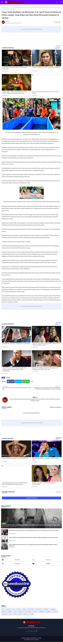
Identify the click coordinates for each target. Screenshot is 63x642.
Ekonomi (8, 7)
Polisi (10, 614)
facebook (17, 560)
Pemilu (35, 611)
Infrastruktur (31, 609)
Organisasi (20, 611)
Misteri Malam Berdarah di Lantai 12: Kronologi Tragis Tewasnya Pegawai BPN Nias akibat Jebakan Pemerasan (33, 545)
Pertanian (4, 614)
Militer (3, 611)
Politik (15, 614)
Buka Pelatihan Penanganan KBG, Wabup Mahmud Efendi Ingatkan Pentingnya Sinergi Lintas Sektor (33, 537)
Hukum (24, 609)
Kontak (39, 638)
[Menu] (2, 2)
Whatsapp (26, 381)
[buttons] (27, 631)
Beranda (3, 7)
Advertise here (58, 45)
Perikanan (48, 611)
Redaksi (24, 638)
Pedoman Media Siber (31, 638)
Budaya (8, 609)
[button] (57, 2)
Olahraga (9, 611)
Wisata (31, 614)
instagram (17, 563)
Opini (15, 611)
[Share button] (32, 381)
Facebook (11, 381)
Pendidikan (41, 611)
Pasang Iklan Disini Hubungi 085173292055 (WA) (31, 29)
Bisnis (3, 609)
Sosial (20, 614)
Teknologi (26, 614)
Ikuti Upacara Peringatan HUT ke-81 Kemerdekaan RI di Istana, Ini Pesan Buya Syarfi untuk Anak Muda (34, 530)
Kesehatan (45, 609)
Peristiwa (55, 611)
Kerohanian (38, 609)
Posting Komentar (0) (31, 498)
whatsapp (47, 560)
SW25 (34, 397)
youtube (48, 563)
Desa (13, 609)
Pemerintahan (28, 611)
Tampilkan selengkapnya (55, 407)
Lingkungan (53, 609)
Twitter (19, 381)
